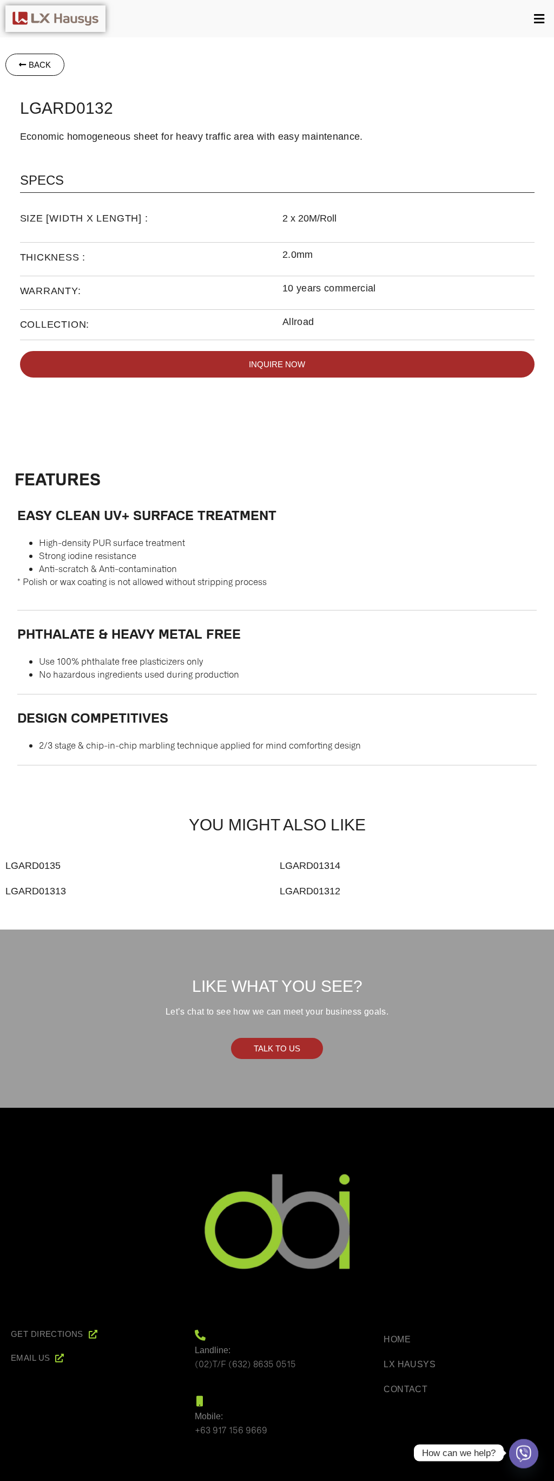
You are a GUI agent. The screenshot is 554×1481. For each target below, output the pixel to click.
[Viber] (523, 1452)
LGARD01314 (310, 865)
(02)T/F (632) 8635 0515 (245, 1363)
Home (397, 1339)
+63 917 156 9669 (231, 1429)
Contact (405, 1389)
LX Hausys (410, 1364)
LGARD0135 (33, 865)
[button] (332, 19)
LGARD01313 (35, 891)
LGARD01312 (310, 891)
